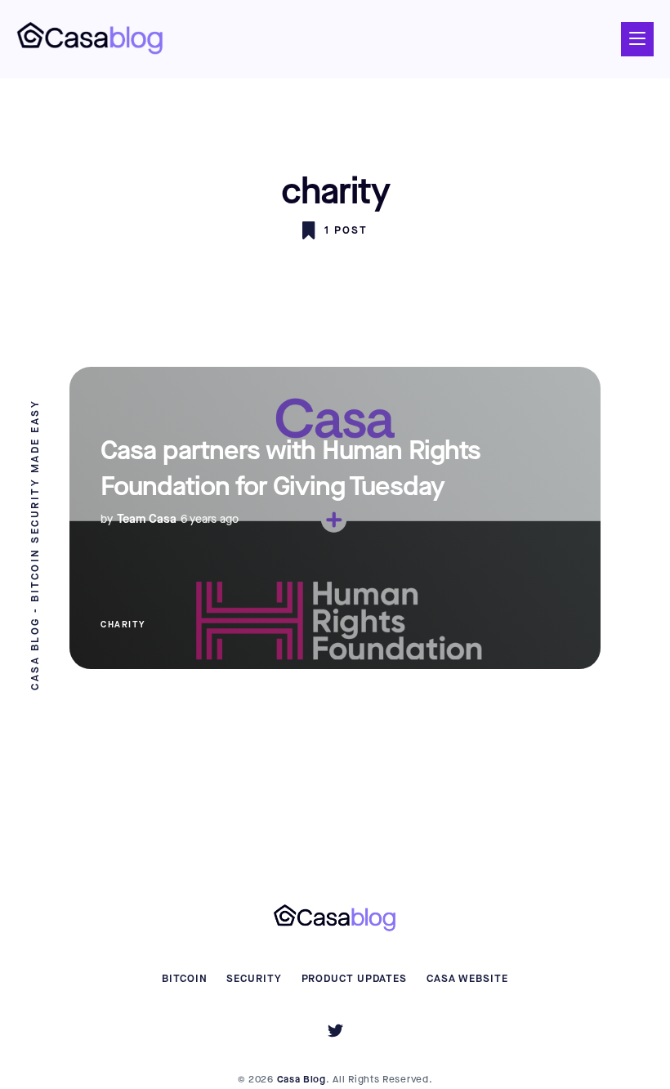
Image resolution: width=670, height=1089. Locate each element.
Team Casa (146, 519)
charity (122, 624)
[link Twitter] (335, 1033)
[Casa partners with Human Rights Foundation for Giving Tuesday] (335, 518)
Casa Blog (301, 1079)
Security (253, 978)
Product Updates (355, 978)
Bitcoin (184, 978)
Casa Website (467, 978)
